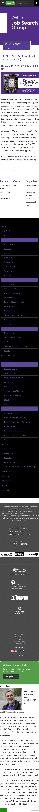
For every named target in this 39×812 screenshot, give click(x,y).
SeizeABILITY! (9, 298)
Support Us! (11, 676)
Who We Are (9, 240)
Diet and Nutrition (10, 387)
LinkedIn (5, 490)
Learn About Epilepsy (13, 364)
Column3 (7, 324)
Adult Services (9, 284)
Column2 (7, 275)
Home (3, 226)
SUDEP (6, 400)
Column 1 (7, 449)
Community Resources (12, 413)
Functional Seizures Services (14, 302)
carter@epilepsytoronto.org (31, 202)
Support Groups (10, 320)
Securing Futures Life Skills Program (17, 315)
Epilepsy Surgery (10, 382)
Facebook (5, 481)
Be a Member (9, 333)
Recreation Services (11, 311)
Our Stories (8, 253)
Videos (6, 440)
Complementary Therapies (14, 391)
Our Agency (8, 244)
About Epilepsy (8, 355)
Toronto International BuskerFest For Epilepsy (20, 467)
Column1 (7, 236)
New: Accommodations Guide (15, 418)
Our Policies (8, 262)
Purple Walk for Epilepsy (13, 462)
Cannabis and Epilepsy (12, 395)
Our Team (7, 249)
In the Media (8, 258)
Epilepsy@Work (10, 426)
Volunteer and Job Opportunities (16, 346)
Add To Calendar (8, 169)
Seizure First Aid (10, 373)
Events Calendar (10, 453)
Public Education (10, 306)
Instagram (6, 471)
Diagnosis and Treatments (13, 378)
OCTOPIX (22, 655)
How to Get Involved (13, 329)
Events (4, 444)
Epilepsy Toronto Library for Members (17, 422)
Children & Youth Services (13, 289)
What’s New (8, 271)
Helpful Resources (12, 409)
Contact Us (8, 342)
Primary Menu (36, 3)
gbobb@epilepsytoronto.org (12, 712)
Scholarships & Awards (12, 337)
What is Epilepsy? (10, 369)
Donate (9, 3)
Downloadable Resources (13, 431)
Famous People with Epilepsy (15, 435)
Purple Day (8, 458)
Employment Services (12, 293)
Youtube (5, 476)
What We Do (9, 280)
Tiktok (4, 485)
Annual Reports (9, 267)
